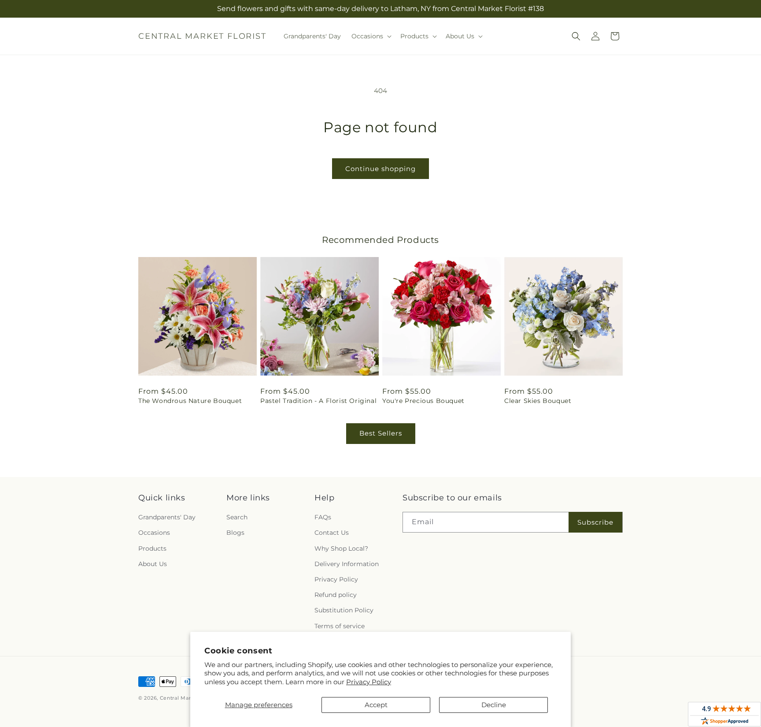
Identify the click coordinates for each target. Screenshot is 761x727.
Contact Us (331, 533)
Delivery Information (346, 564)
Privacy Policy (368, 682)
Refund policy (335, 595)
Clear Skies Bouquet (537, 401)
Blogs (235, 533)
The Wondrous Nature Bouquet (190, 401)
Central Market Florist (189, 698)
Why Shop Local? (341, 548)
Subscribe (595, 522)
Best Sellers (380, 433)
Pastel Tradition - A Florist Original (318, 401)
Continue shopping (380, 168)
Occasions (154, 533)
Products (152, 548)
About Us (152, 564)
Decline (493, 705)
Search (237, 517)
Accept (376, 705)
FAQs (322, 517)
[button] (370, 36)
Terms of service (339, 626)
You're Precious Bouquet (423, 401)
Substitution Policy (343, 610)
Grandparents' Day (167, 517)
